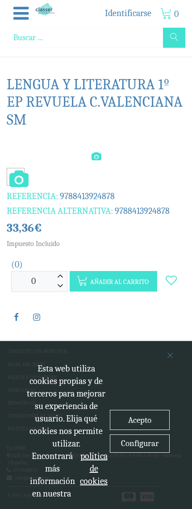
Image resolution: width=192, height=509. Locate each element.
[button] (21, 14)
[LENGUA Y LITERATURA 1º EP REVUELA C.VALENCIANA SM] (16, 180)
